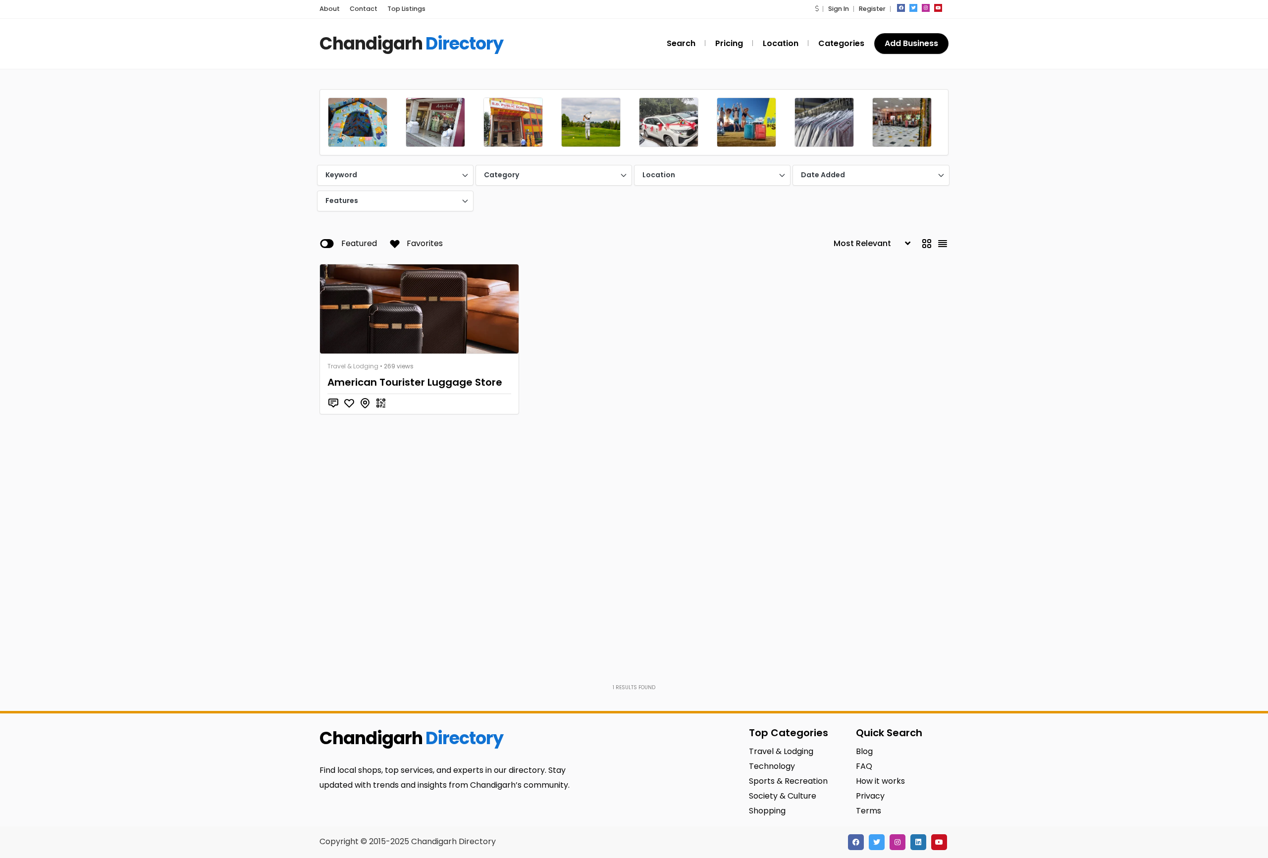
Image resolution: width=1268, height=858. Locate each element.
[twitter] (913, 8)
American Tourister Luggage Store (414, 382)
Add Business (911, 43)
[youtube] (938, 8)
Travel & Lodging (352, 366)
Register (872, 8)
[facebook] (901, 8)
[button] (816, 8)
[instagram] (926, 8)
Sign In (838, 8)
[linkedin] (918, 842)
